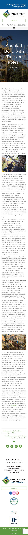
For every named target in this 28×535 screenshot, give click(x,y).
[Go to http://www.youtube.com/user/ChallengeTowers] (17, 493)
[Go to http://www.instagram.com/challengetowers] (14, 493)
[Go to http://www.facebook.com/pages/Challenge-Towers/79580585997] (10, 493)
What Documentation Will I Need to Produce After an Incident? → (15, 437)
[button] (14, 20)
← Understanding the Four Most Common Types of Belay (11, 432)
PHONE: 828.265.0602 (14, 463)
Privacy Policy (14, 533)
